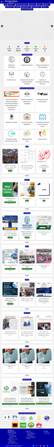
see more (49, 38)
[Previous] (2, 26)
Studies (39, 4)
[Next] (52, 26)
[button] (50, 2)
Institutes (32, 4)
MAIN (6, 4)
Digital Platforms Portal (27, 9)
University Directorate (21, 4)
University (11, 4)
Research (46, 4)
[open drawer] (2, 2)
